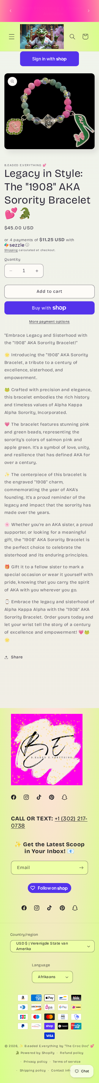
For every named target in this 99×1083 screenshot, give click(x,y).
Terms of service (67, 1061)
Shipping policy (33, 1070)
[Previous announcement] (10, 11)
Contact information (68, 1070)
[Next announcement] (88, 11)
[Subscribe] (81, 867)
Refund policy (72, 1053)
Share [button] (17, 657)
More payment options (49, 321)
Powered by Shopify (38, 1053)
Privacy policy (35, 1061)
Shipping (11, 250)
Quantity (12, 259)
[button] (11, 36)
